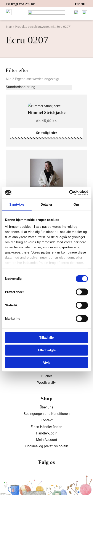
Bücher (46, 376)
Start (9, 26)
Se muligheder (46, 133)
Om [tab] (76, 204)
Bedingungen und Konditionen (47, 414)
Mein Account (46, 440)
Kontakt (47, 420)
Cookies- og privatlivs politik (46, 446)
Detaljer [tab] (47, 204)
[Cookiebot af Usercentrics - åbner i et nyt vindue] (69, 192)
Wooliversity (46, 383)
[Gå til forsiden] (46, 12)
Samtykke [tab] (16, 204)
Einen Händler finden (46, 427)
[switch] (82, 292)
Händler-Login (46, 433)
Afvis (46, 362)
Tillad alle (46, 337)
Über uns (46, 407)
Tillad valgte (46, 350)
